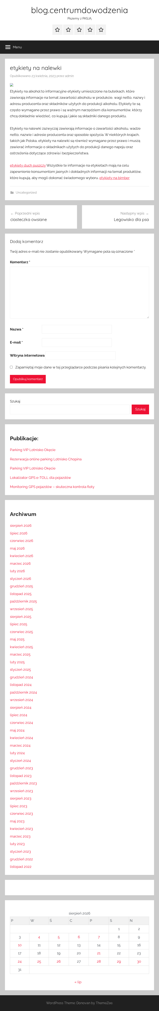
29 (119, 961)
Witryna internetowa (27, 355)
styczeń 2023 (20, 851)
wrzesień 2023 (21, 791)
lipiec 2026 (18, 533)
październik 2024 (23, 692)
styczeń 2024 (20, 761)
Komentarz (20, 262)
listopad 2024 (20, 685)
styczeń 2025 (20, 669)
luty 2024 (17, 753)
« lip (78, 982)
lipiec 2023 (18, 806)
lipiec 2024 (18, 715)
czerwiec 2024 (21, 723)
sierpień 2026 (20, 525)
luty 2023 (17, 844)
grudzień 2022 (21, 859)
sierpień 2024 (20, 707)
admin (69, 76)
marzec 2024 (20, 745)
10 (20, 945)
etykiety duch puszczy (28, 165)
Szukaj (15, 401)
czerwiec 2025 (21, 632)
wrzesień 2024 (21, 700)
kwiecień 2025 (21, 647)
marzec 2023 (20, 836)
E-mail (16, 342)
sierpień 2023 (20, 798)
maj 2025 (17, 639)
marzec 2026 (20, 563)
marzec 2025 (20, 654)
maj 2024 (17, 730)
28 (99, 961)
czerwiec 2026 (21, 541)
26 (59, 961)
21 (98, 953)
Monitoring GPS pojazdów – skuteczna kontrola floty (52, 487)
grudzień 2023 (21, 768)
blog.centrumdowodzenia (79, 10)
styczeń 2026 (20, 579)
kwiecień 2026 (21, 556)
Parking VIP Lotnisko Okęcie (32, 450)
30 (139, 961)
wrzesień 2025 (21, 609)
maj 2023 (17, 821)
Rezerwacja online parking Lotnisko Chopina (46, 459)
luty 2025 (17, 662)
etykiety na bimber (114, 178)
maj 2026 (17, 548)
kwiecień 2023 (21, 829)
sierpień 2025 (20, 617)
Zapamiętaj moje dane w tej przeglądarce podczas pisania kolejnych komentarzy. (80, 367)
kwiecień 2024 (21, 738)
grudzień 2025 (21, 586)
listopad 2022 (20, 867)
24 (20, 961)
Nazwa (16, 329)
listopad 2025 (20, 594)
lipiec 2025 (18, 624)
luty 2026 (17, 571)
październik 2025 (23, 601)
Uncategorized (26, 192)
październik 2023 (23, 783)
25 (39, 961)
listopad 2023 (20, 776)
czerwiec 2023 (21, 813)
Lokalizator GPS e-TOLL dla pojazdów (40, 478)
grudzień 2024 (21, 677)
